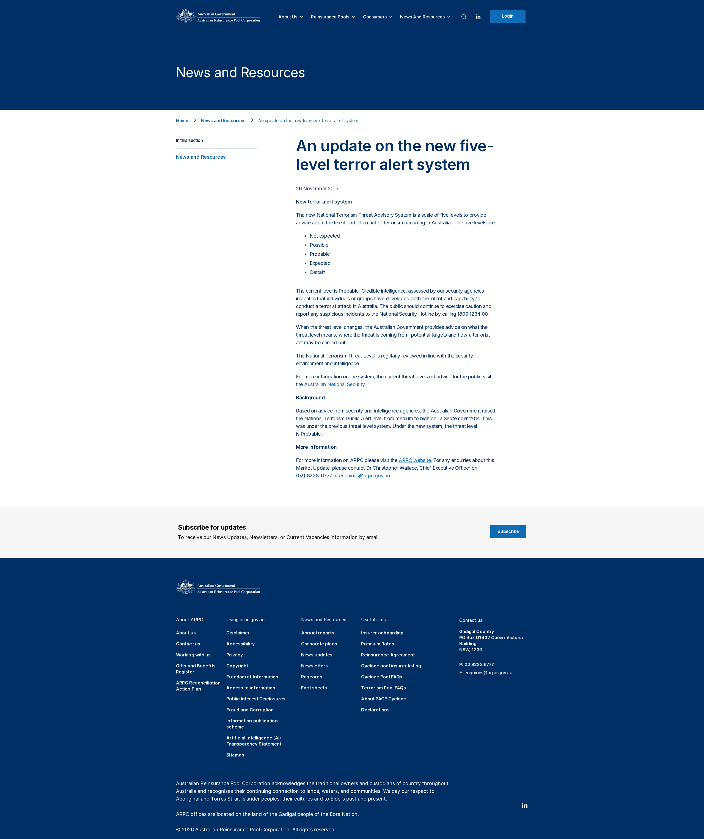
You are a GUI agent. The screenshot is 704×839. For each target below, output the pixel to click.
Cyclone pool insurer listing (391, 666)
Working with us (193, 655)
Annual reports (317, 633)
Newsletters (314, 666)
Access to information (250, 688)
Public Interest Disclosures (255, 699)
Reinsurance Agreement (388, 655)
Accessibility (240, 644)
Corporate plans (319, 644)
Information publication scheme (251, 724)
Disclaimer (238, 633)
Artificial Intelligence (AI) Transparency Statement (253, 741)
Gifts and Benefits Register (196, 669)
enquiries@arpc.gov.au (364, 475)
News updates (316, 655)
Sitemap (235, 755)
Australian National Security (334, 384)
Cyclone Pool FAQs (381, 677)
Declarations (375, 710)
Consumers (375, 17)
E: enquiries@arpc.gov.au (485, 672)
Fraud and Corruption (250, 710)
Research (311, 677)
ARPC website (415, 460)
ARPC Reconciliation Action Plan (198, 686)
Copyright (237, 666)
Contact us (188, 644)
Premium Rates (377, 644)
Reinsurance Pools (330, 17)
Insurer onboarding (382, 633)
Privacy (234, 655)
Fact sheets (314, 688)
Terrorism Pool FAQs (383, 688)
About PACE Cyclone (383, 699)
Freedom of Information (252, 677)
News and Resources (423, 17)
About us (288, 17)
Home (182, 120)
